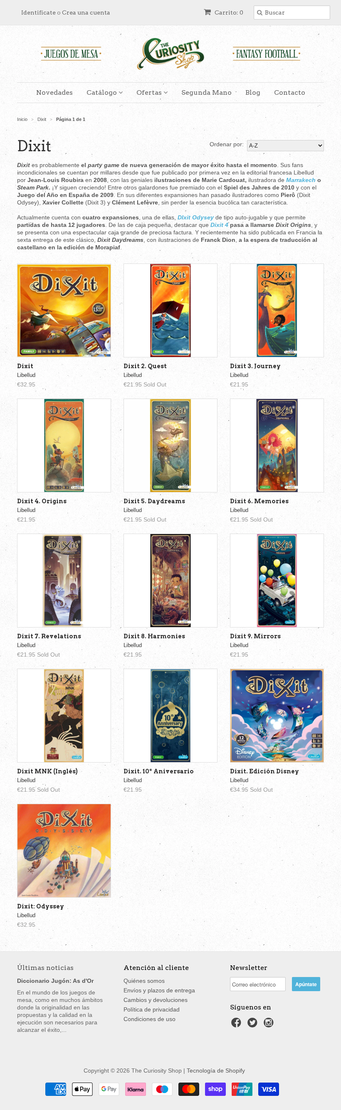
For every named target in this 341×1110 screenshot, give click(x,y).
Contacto (289, 92)
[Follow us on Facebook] (237, 1025)
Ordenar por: (227, 144)
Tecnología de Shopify (216, 1070)
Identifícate (38, 12)
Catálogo (102, 92)
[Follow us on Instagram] (270, 1025)
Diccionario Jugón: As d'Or (55, 980)
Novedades (54, 92)
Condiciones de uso (149, 1019)
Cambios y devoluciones (156, 1000)
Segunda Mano (206, 92)
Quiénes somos (144, 980)
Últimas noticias (45, 968)
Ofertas (149, 92)
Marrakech (300, 180)
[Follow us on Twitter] (253, 1025)
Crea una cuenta (86, 12)
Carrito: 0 (228, 12)
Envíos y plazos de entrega (159, 990)
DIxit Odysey (196, 217)
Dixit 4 (219, 225)
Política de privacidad (152, 1009)
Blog (252, 92)
